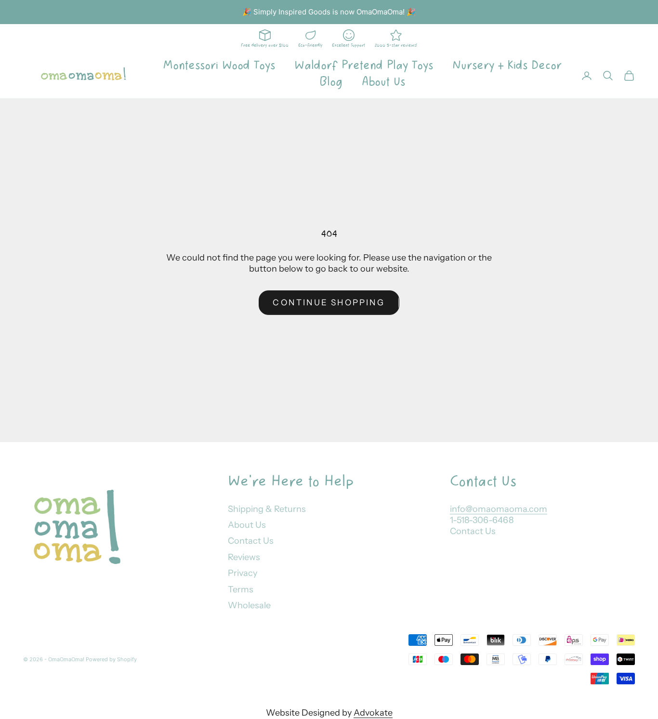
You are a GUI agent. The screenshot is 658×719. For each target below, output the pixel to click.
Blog (330, 82)
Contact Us (251, 541)
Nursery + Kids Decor (507, 65)
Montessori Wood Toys (219, 65)
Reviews (244, 557)
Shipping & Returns (267, 509)
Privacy (242, 573)
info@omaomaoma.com (498, 509)
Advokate (373, 712)
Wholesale (249, 605)
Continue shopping (329, 302)
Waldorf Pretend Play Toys (363, 65)
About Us (383, 82)
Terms (240, 589)
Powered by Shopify (111, 659)
